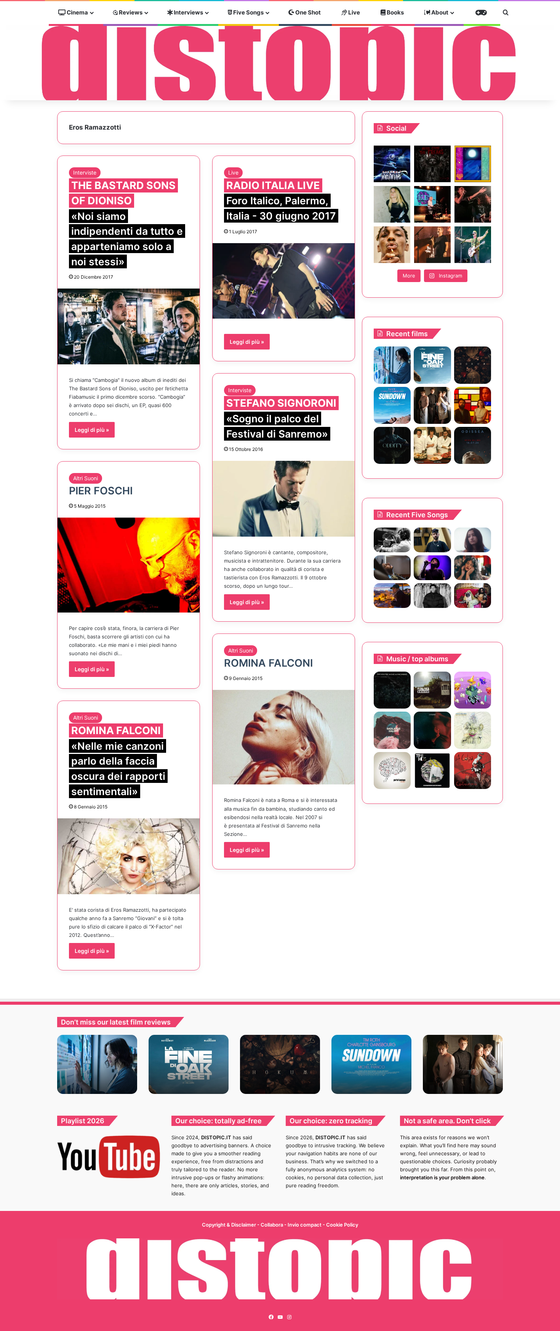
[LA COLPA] (472, 770)
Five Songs (248, 12)
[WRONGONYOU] (392, 567)
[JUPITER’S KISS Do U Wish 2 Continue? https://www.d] (472, 164)
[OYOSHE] (432, 540)
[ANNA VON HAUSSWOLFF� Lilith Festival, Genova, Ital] (392, 204)
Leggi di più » (92, 430)
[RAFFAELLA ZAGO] (472, 567)
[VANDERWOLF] (472, 595)
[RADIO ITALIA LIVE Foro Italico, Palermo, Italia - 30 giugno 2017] (284, 281)
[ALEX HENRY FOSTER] (392, 595)
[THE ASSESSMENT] (472, 405)
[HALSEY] (392, 730)
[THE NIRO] (432, 567)
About (439, 12)
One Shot (307, 12)
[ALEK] (472, 540)
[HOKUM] (472, 364)
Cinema (77, 12)
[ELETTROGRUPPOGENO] (472, 690)
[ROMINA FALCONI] (284, 737)
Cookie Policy (342, 1225)
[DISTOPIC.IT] (280, 62)
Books (395, 12)
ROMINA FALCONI (268, 663)
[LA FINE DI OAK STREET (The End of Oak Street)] (432, 364)
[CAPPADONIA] (432, 730)
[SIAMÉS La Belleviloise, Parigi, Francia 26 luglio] (472, 204)
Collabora (272, 1225)
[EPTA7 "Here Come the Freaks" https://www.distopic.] (432, 164)
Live (353, 12)
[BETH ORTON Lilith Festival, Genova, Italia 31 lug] (432, 204)
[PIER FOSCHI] (129, 565)
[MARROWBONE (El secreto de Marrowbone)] (432, 405)
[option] (97, 1064)
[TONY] (432, 445)
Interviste (84, 172)
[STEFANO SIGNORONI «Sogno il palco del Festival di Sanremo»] (284, 499)
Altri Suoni (85, 478)
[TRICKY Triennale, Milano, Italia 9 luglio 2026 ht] (392, 244)
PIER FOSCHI (101, 490)
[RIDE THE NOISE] (392, 540)
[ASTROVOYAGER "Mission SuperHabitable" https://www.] (392, 164)
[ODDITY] (392, 445)
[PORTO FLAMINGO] (392, 770)
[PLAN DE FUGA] (432, 690)
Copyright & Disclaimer (229, 1225)
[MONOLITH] (392, 364)
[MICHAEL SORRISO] (432, 595)
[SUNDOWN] (392, 405)
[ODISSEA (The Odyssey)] (472, 445)
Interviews (188, 12)
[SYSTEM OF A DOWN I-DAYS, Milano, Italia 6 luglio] (432, 244)
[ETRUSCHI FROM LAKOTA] (472, 730)
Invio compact (305, 1225)
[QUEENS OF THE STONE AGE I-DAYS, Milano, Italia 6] (472, 244)
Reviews (130, 12)
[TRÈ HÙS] (432, 770)
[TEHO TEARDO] (392, 690)
